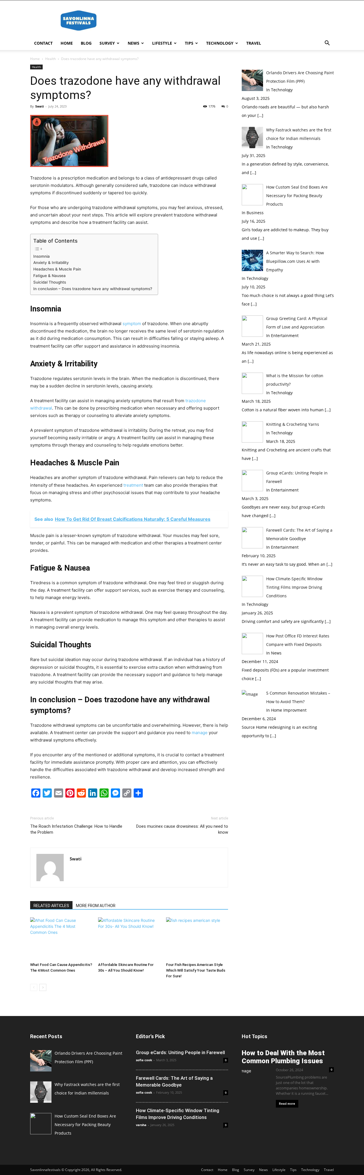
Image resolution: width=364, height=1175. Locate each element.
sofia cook (144, 1060)
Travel (253, 43)
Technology (219, 43)
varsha (141, 1125)
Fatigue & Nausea (49, 275)
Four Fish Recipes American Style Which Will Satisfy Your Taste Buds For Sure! (195, 970)
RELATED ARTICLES (51, 905)
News (133, 43)
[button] (327, 43)
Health (50, 58)
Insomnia (41, 256)
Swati (39, 106)
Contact (43, 43)
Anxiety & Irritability (51, 262)
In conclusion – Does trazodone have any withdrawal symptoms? (92, 288)
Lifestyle (162, 43)
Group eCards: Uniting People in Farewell (180, 1052)
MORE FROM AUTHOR (95, 905)
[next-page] (42, 987)
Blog (86, 43)
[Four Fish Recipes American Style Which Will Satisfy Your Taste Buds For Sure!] (197, 938)
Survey (107, 43)
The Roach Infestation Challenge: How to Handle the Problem (76, 829)
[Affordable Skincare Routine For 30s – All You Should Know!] (129, 938)
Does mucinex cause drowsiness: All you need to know (182, 829)
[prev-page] (33, 987)
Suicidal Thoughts (49, 282)
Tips (189, 43)
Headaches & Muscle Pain (57, 269)
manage (200, 732)
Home (67, 43)
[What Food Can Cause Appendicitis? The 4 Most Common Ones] (61, 938)
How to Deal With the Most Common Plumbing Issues (283, 1057)
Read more (287, 1104)
